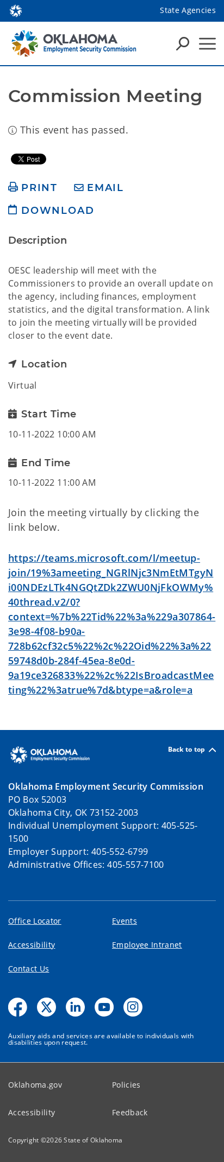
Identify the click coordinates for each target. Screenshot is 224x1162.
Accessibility (31, 944)
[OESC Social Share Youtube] (104, 1007)
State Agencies (188, 10)
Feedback (130, 1112)
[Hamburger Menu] (207, 43)
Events (124, 921)
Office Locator (34, 921)
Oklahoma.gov (35, 1085)
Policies (126, 1085)
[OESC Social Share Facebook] (17, 1007)
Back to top (187, 749)
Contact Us (28, 968)
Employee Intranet (147, 944)
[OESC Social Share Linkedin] (75, 1007)
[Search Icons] (183, 43)
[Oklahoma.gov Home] (15, 9)
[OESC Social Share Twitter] (46, 1007)
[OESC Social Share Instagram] (132, 1007)
